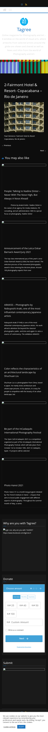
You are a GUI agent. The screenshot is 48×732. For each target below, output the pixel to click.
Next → (43, 150)
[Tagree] (4, 10)
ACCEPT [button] (21, 727)
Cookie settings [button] (9, 727)
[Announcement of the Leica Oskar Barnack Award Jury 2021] (24, 222)
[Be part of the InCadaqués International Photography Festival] (24, 403)
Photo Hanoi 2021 (13, 485)
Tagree (24, 29)
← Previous (6, 145)
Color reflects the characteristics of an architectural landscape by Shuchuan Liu (23, 372)
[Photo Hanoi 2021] (24, 459)
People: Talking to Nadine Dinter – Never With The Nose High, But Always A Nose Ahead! (22, 195)
